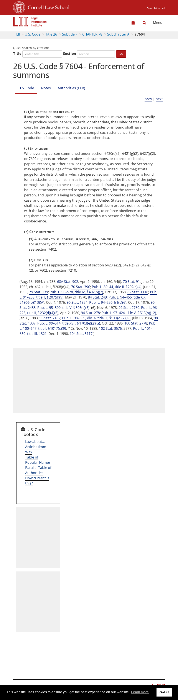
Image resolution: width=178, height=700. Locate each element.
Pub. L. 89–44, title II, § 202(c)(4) (117, 286)
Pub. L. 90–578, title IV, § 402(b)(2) (76, 292)
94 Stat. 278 (90, 312)
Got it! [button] (164, 692)
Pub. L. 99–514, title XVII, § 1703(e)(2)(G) (68, 323)
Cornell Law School (47, 6)
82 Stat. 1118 (137, 292)
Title (17, 53)
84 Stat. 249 (97, 297)
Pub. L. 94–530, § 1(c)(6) (107, 302)
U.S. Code (32, 34)
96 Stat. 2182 (50, 318)
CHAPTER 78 (92, 34)
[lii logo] (30, 22)
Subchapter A (118, 34)
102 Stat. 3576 (110, 328)
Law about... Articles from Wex (35, 446)
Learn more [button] (140, 692)
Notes (46, 88)
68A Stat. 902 (67, 281)
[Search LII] (144, 23)
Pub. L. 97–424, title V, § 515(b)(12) (129, 312)
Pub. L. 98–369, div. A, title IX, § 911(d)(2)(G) (96, 318)
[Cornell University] (19, 6)
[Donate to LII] (133, 23)
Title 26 (51, 34)
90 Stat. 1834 (77, 302)
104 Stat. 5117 (81, 333)
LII (18, 34)
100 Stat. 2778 (135, 323)
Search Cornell (156, 8)
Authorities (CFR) (71, 88)
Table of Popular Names (38, 460)
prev (148, 98)
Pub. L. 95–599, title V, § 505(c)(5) (63, 307)
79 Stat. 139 (38, 292)
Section (69, 53)
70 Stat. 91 (131, 281)
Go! (121, 54)
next (159, 98)
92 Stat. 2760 (129, 307)
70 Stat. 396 (80, 286)
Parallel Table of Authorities (38, 470)
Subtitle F (69, 34)
